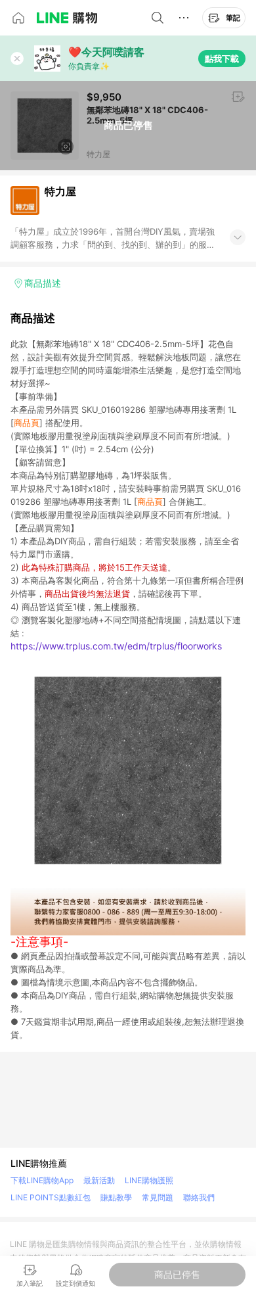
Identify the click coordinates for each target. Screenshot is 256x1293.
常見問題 (157, 1197)
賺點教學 (116, 1197)
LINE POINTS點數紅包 (51, 1197)
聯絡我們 (199, 1197)
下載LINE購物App (42, 1180)
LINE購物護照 (149, 1180)
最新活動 (99, 1180)
